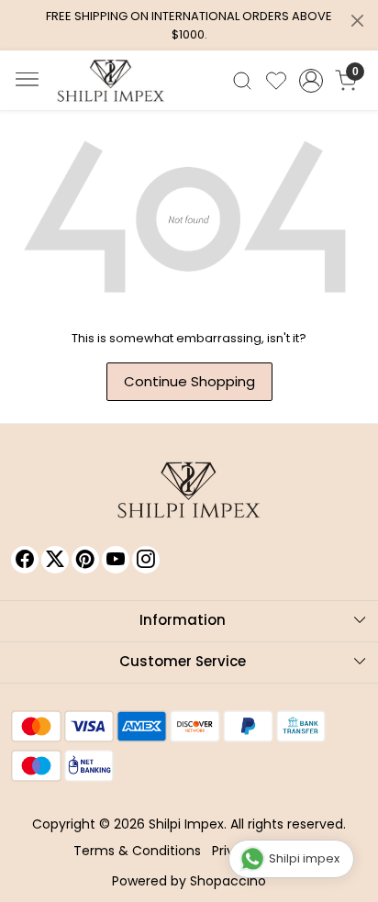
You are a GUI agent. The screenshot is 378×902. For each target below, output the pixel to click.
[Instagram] (146, 559)
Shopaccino (228, 881)
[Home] (111, 80)
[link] (243, 81)
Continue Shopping (189, 381)
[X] (55, 559)
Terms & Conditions (137, 850)
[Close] (357, 20)
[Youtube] (115, 559)
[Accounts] (311, 81)
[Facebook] (25, 559)
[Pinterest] (85, 559)
